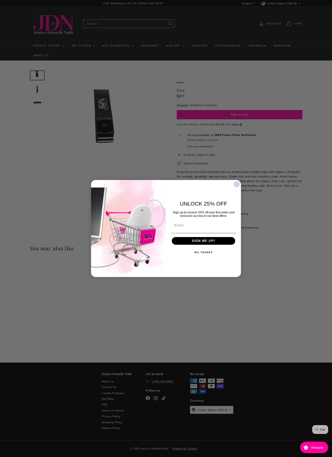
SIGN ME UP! (203, 240)
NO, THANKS (203, 252)
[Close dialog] (236, 184)
